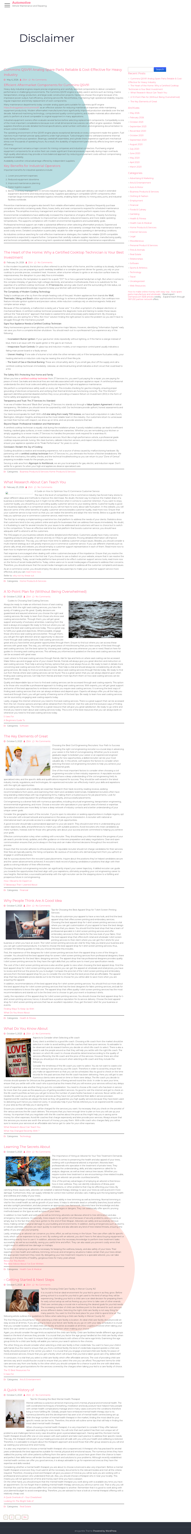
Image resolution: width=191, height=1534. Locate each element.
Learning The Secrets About (27, 1147)
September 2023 (138, 126)
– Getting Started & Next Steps (29, 1280)
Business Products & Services (34, 471)
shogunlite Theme (84, 1531)
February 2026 (137, 117)
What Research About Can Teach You (35, 482)
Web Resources (137, 285)
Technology (25, 1136)
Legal (132, 236)
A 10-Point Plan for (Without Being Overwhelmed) (45, 592)
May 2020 (135, 158)
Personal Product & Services (144, 245)
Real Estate (25, 1506)
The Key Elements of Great (26, 736)
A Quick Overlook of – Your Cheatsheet (23, 1497)
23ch (25, 79)
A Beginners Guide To (14, 720)
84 (24, 1517)
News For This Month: (14, 1261)
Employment (136, 200)
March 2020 (136, 167)
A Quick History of (19, 1390)
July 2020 (134, 149)
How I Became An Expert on (18, 881)
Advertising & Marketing (142, 178)
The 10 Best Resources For (17, 1370)
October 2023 (136, 122)
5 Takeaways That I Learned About (20, 884)
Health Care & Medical (30, 1269)
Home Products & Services (62, 471)
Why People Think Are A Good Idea (33, 901)
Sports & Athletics (138, 268)
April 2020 (135, 162)
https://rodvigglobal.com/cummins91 (21, 107)
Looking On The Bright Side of (18, 1501)
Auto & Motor (136, 187)
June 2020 (135, 153)
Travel (132, 277)
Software (24, 726)
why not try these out (23, 575)
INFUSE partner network (140, 299)
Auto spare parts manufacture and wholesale (155, 293)
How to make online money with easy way (149, 291)
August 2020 (136, 144)
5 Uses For (9, 716)
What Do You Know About (17, 1012)
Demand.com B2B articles (141, 297)
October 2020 (137, 135)
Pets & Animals (137, 250)
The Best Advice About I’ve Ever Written (23, 1264)
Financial (24, 890)
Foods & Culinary (138, 209)
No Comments (39, 79)
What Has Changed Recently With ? (21, 1131)
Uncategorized (137, 281)
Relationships (136, 259)
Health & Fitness (28, 1018)
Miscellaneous (137, 241)
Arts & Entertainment (30, 1379)
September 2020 (138, 140)
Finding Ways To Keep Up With (19, 1009)
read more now (33, 572)
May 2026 (134, 113)
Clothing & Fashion (139, 196)
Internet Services (138, 232)
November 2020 (138, 131)
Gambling (134, 214)
